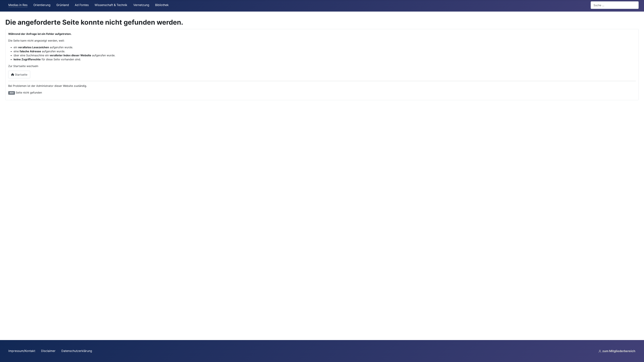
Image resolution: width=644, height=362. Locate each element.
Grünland (62, 5)
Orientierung (41, 5)
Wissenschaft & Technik (111, 5)
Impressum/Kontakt (21, 351)
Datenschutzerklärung (76, 351)
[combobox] (615, 5)
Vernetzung (141, 5)
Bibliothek (162, 5)
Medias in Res (18, 5)
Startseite (20, 74)
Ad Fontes (82, 5)
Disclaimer (48, 351)
